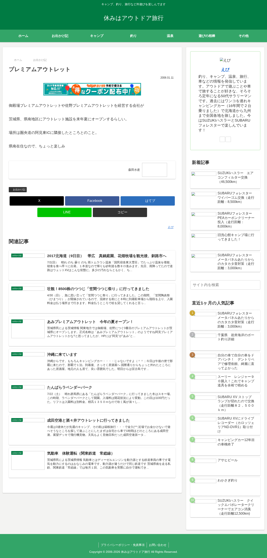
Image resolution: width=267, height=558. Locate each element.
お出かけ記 (19, 189)
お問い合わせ (157, 545)
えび (225, 69)
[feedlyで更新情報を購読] (222, 139)
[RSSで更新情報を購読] (228, 139)
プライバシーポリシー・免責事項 (123, 545)
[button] (120, 212)
